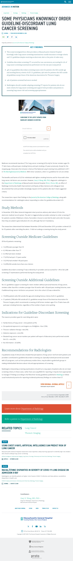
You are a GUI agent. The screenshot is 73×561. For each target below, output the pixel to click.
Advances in (10, 6)
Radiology (24, 13)
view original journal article (52, 385)
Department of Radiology (12, 183)
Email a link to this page (3, 37)
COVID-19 (4, 481)
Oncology (15, 13)
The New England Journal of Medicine (14, 172)
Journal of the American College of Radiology (23, 42)
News (37, 508)
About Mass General (20, 508)
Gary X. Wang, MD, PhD (42, 180)
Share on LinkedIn (16, 37)
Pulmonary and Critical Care (40, 456)
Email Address (27, 129)
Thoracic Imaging (34, 13)
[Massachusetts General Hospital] (36, 519)
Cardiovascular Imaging (17, 456)
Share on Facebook (12, 37)
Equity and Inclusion (11, 481)
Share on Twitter (7, 37)
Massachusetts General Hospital (7, 2)
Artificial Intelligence (6, 456)
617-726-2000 (48, 531)
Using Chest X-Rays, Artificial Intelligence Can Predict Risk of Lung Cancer (34, 447)
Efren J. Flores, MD (52, 183)
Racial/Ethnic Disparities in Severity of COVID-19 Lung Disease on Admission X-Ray (35, 471)
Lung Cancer (6, 13)
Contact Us (55, 508)
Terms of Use (45, 508)
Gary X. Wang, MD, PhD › (30, 498)
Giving (30, 508)
